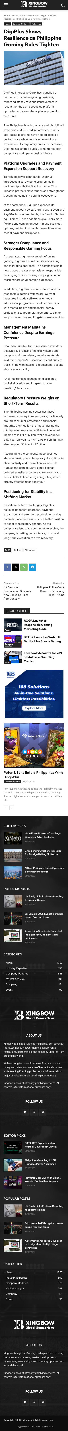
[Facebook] (7, 567)
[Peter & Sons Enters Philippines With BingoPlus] (34, 745)
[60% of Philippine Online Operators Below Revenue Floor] (13, 872)
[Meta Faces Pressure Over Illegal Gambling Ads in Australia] (13, 838)
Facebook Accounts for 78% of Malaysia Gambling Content (43, 657)
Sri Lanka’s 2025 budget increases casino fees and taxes (44, 915)
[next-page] (11, 808)
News (15, 15)
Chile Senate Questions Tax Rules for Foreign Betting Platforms (43, 852)
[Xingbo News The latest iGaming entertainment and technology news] (34, 1015)
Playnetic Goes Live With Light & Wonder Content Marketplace (43, 1179)
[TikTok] (34, 1112)
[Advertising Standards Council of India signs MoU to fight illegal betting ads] (13, 935)
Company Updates (29, 15)
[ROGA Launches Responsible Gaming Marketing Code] (13, 624)
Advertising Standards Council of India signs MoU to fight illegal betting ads (43, 934)
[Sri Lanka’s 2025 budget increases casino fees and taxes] (13, 918)
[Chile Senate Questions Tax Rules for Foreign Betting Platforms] (13, 855)
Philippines (36, 24)
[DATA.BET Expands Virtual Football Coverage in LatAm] (13, 1147)
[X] (15, 567)
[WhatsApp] (24, 567)
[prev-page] (6, 808)
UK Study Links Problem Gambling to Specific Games (44, 898)
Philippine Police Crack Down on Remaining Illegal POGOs (50, 591)
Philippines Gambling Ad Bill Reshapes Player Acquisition (40, 1162)
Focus (7, 630)
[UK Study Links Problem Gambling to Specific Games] (13, 901)
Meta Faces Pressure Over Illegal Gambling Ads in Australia (43, 835)
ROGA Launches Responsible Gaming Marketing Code (38, 625)
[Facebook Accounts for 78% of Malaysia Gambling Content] (13, 657)
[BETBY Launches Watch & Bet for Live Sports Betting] (13, 641)
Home (7, 15)
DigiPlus (17, 550)
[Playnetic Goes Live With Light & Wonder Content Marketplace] (13, 1182)
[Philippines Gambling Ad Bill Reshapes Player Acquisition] (13, 1165)
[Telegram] (32, 567)
